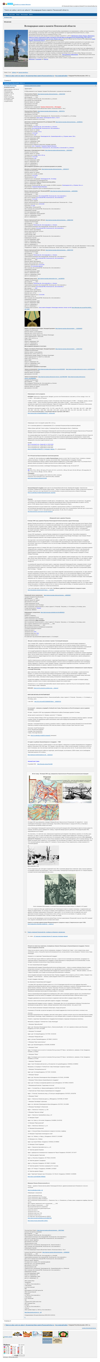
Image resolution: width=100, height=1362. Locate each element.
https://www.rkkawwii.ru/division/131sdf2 (37, 478)
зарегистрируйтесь (23, 72)
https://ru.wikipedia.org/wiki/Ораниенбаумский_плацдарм (41, 492)
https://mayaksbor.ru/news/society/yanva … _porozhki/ (41, 590)
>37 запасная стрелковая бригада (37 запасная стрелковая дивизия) (51, 936)
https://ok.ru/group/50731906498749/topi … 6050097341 (47, 701)
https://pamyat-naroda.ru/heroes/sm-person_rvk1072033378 (80, 369)
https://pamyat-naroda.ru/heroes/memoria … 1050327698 (51, 94)
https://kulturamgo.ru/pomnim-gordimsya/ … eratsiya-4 (41, 924)
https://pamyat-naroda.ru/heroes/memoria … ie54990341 (69, 121)
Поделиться (28, 85)
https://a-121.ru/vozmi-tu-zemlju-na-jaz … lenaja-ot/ (46, 688)
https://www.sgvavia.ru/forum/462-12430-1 (38, 1220)
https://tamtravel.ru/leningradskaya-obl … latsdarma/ (40, 754)
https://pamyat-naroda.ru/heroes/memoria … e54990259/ (55, 1252)
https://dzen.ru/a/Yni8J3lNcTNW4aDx (37, 1176)
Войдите (14, 72)
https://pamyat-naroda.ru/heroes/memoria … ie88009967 (57, 595)
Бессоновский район (61, 75)
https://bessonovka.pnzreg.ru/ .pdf (33, 1312)
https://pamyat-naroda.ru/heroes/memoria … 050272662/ (50, 1230)
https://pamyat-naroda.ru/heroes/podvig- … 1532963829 (68, 328)
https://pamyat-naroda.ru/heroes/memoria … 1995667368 (59, 220)
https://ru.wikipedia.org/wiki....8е (35, 1190)
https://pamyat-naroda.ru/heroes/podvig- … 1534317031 (68, 348)
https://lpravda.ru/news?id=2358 (44, 764)
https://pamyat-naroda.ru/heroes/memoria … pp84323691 (64, 191)
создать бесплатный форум (89, 1328)
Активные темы (8, 17)
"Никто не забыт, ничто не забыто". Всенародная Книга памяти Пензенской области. (29, 75)
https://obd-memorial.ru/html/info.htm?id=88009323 (52, 612)
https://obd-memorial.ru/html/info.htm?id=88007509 (40, 1218)
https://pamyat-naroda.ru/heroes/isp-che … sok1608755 (51, 278)
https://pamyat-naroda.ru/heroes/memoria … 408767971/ (51, 111)
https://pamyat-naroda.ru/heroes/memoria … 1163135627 (58, 150)
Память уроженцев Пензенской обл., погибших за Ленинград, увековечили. (46, 932)
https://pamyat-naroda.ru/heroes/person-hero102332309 (51, 369)
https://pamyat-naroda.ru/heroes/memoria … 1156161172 (55, 169)
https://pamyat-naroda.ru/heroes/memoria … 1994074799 (59, 250)
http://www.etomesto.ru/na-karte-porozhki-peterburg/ (40, 511)
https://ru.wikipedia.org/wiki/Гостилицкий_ (40, 735)
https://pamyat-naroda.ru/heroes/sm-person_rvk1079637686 (52, 376)
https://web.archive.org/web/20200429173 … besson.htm (41, 413)
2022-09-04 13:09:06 (35, 85)
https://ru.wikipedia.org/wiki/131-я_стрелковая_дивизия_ (41, 449)
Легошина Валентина (10, 86)
